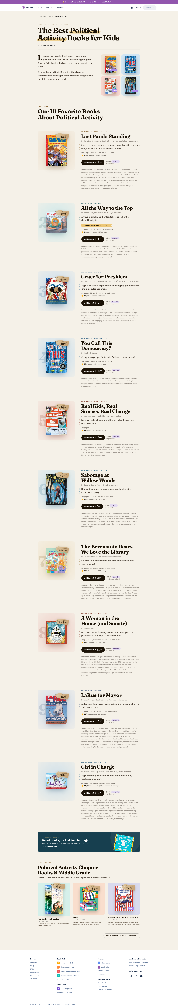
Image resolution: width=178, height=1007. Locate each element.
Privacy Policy (70, 1004)
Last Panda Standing (105, 136)
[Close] (175, 2)
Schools (59, 8)
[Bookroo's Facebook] (136, 976)
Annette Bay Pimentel (93, 213)
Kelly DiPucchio (90, 281)
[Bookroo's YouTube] (141, 976)
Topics (50, 16)
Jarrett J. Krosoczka (92, 141)
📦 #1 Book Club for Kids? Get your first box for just (87, 2)
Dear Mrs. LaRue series (118, 700)
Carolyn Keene (90, 485)
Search (148, 8)
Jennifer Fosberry (91, 771)
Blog (32, 966)
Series (115, 90)
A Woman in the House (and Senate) (104, 620)
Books (48, 8)
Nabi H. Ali (106, 213)
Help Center (34, 972)
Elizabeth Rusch (90, 353)
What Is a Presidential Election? (123, 917)
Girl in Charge (97, 767)
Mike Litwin (103, 771)
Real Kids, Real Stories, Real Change (105, 408)
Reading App (102, 986)
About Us (33, 962)
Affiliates (33, 979)
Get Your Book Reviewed (138, 962)
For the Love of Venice (48, 919)
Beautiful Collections (65, 992)
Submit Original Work (137, 966)
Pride (75, 917)
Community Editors (105, 989)
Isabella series (125, 771)
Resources (101, 974)
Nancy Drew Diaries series (107, 485)
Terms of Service (53, 1004)
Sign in (138, 8)
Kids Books (42, 16)
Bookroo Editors (49, 45)
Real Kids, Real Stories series (109, 416)
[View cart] (131, 7)
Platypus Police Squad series (126, 141)
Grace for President (104, 277)
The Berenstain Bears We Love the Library (107, 549)
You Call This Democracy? (96, 345)
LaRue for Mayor (101, 695)
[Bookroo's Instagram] (130, 976)
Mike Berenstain (90, 556)
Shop (38, 8)
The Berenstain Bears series (109, 556)
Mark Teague (89, 700)
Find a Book (102, 983)
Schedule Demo (103, 971)
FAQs (32, 969)
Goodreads (92, 155)
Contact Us (34, 975)
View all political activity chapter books (122, 936)
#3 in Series (113, 70)
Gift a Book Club (63, 979)
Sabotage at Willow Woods (98, 477)
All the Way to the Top (107, 208)
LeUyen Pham (102, 281)
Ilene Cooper (89, 628)
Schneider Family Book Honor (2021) (96, 225)
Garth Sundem (90, 416)
